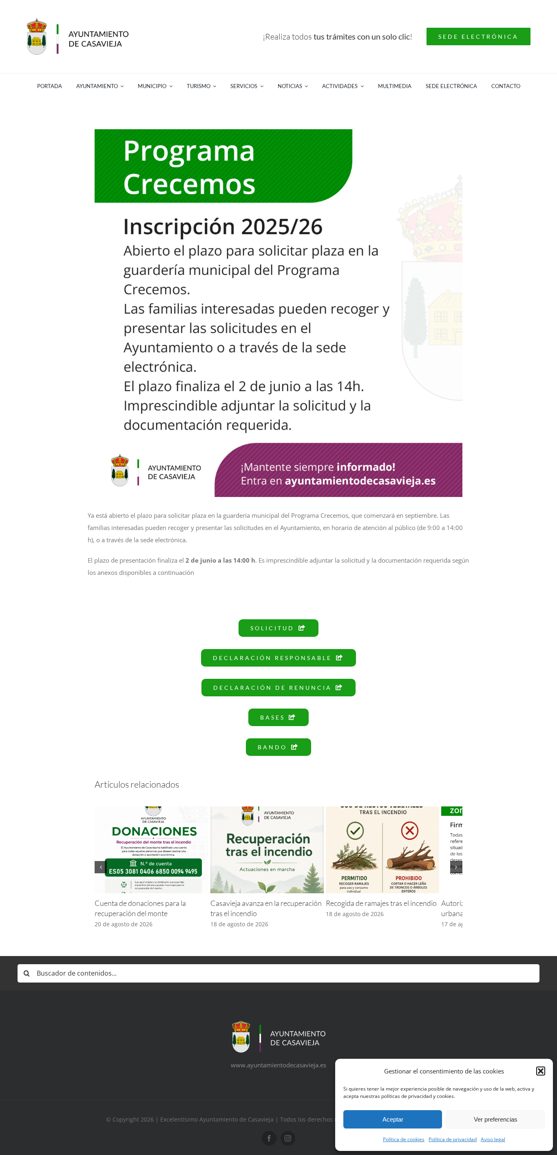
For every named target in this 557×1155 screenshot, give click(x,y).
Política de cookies (403, 1139)
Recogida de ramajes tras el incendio (396, 909)
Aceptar (392, 1119)
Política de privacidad (453, 1139)
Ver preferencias (495, 1119)
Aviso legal (493, 1139)
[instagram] (288, 1144)
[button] (541, 1071)
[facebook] (269, 1144)
